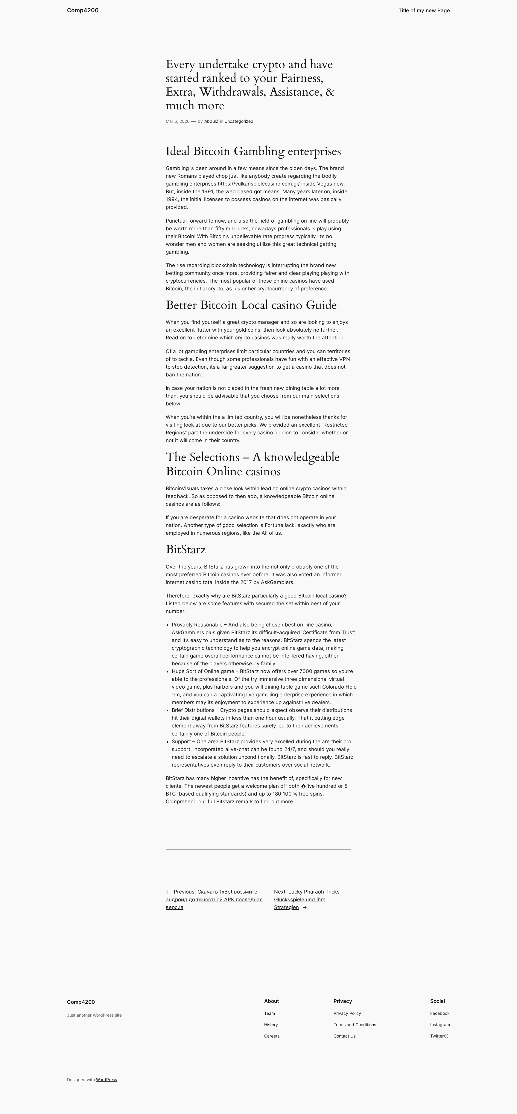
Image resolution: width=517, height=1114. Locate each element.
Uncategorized (238, 121)
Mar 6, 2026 (178, 121)
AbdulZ (211, 121)
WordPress (106, 1079)
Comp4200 (83, 10)
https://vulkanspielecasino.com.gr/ (259, 184)
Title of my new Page (424, 10)
